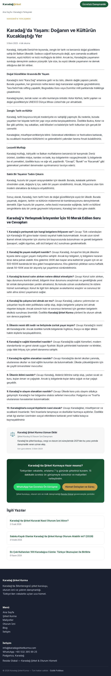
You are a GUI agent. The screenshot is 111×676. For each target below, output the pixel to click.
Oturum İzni (9, 624)
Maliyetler (8, 620)
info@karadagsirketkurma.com (19, 648)
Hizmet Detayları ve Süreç (79, 486)
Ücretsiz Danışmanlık (94, 4)
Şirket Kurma (10, 616)
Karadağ (12, 4)
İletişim (6, 631)
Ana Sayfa (7, 12)
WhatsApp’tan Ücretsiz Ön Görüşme (37, 486)
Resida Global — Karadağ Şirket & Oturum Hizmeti (30, 660)
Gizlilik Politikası (56, 671)
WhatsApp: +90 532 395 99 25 (20, 651)
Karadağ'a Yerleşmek (23, 12)
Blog (5, 627)
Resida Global (67, 494)
